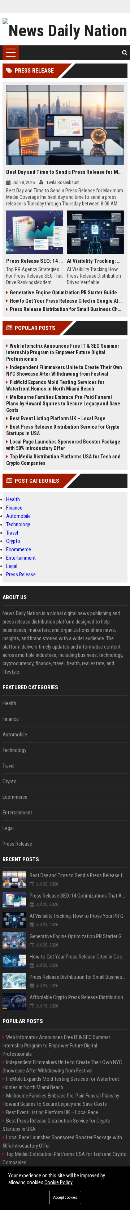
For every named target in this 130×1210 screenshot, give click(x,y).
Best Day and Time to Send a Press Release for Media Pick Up (65, 172)
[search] (124, 52)
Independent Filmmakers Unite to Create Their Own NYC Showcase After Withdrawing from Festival (64, 370)
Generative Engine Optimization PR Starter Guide (63, 292)
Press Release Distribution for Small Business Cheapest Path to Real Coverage (67, 309)
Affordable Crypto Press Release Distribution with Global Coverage (78, 997)
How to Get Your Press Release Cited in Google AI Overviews (67, 301)
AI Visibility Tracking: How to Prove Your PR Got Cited (95, 261)
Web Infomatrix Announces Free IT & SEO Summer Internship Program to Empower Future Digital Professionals (62, 352)
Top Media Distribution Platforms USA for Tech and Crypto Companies (63, 460)
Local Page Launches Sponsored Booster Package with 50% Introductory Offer (63, 445)
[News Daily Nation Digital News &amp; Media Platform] (65, 29)
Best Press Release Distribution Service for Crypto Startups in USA (63, 430)
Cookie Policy (58, 1182)
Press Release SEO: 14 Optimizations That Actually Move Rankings (34, 261)
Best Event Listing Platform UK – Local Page (57, 418)
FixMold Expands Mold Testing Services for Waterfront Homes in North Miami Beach (55, 385)
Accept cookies (65, 1197)
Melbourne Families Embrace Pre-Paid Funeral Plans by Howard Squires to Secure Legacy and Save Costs (63, 403)
